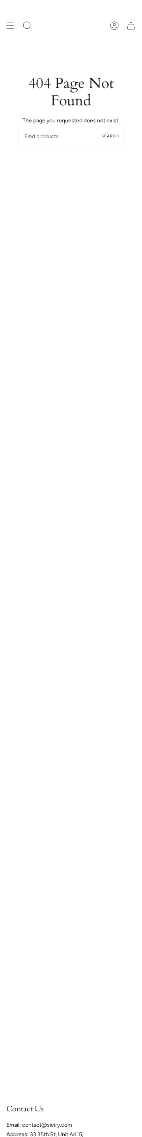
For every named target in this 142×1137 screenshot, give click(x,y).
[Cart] (131, 25)
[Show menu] (10, 25)
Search (110, 136)
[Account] (114, 25)
